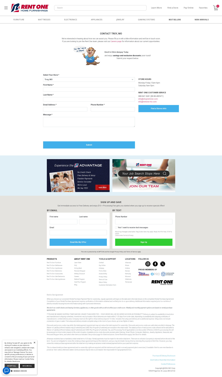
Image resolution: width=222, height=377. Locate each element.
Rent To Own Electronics (54, 271)
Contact (101, 262)
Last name (83, 217)
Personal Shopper (79, 271)
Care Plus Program (80, 282)
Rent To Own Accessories (55, 274)
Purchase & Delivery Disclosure (164, 356)
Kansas (127, 271)
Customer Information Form (107, 285)
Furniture (18, 19)
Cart (217, 6)
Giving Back (78, 268)
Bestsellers (175, 19)
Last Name (48, 95)
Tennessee (128, 282)
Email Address (50, 105)
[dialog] (19, 357)
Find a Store (172, 7)
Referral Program (79, 279)
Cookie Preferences (168, 364)
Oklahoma (128, 279)
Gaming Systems (146, 19)
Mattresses (44, 19)
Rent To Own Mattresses (54, 265)
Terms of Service (131, 252)
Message (47, 115)
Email (52, 227)
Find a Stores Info (158, 108)
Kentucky (128, 274)
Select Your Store (51, 75)
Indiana (127, 268)
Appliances (96, 19)
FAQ (75, 265)
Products (52, 259)
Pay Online (188, 7)
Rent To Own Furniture (54, 262)
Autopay (101, 268)
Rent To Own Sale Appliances (56, 279)
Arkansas (128, 262)
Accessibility (103, 274)
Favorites (203, 7)
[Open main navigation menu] (6, 8)
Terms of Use (103, 279)
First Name (48, 85)
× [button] (34, 343)
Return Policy (103, 282)
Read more (16, 361)
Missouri (128, 276)
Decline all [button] (27, 366)
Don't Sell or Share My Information (162, 360)
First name (54, 217)
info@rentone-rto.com (147, 102)
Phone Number (98, 105)
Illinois (127, 265)
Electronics (70, 19)
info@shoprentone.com (148, 99)
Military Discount (79, 274)
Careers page (116, 41)
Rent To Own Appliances (54, 268)
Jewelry (120, 19)
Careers (76, 276)
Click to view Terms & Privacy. (124, 235)
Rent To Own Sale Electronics (56, 276)
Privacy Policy (119, 252)
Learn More (156, 7)
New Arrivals (202, 19)
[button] (20, 371)
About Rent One (82, 259)
